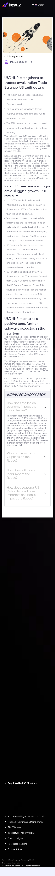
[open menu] (50, 5)
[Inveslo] (11, 4)
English (41, 5)
